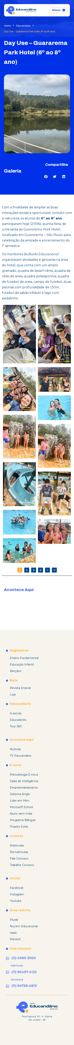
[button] (45, 176)
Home (7, 25)
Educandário (23, 25)
